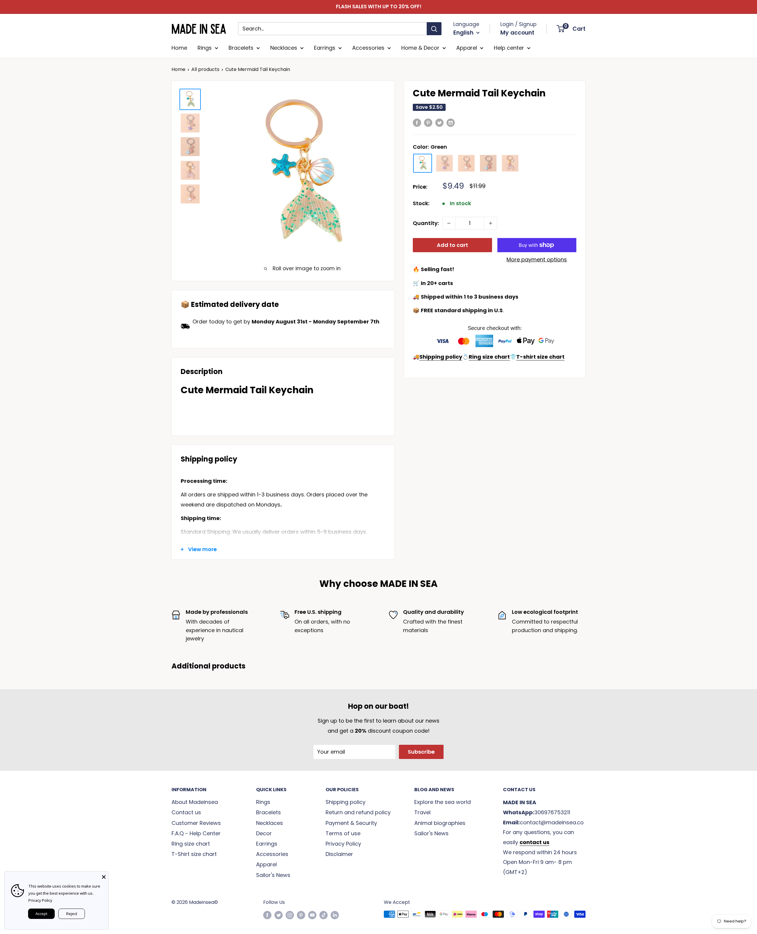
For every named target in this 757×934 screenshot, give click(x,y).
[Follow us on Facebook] (267, 915)
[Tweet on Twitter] (439, 122)
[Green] (422, 163)
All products (205, 69)
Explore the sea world (442, 802)
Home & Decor (420, 47)
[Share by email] (451, 122)
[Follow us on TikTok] (323, 915)
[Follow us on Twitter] (278, 915)
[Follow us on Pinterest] (301, 915)
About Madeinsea (195, 802)
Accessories (368, 47)
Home (179, 47)
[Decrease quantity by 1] (449, 223)
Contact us (186, 812)
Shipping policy (345, 802)
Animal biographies (439, 823)
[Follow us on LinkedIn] (335, 915)
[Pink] (510, 163)
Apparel (466, 47)
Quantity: (426, 223)
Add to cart (452, 245)
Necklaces (283, 47)
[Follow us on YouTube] (312, 915)
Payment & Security (351, 823)
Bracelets (241, 47)
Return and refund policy (358, 812)
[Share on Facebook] (417, 122)
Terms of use (343, 833)
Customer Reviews (196, 823)
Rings (205, 47)
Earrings (324, 47)
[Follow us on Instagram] (290, 915)
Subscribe (421, 751)
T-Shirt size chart (194, 854)
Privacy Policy (343, 843)
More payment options (537, 259)
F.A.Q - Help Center (196, 833)
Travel (422, 812)
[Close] (104, 876)
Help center (509, 47)
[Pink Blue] (488, 163)
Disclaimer (339, 854)
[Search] (434, 28)
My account (517, 33)
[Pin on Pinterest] (428, 122)
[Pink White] (466, 163)
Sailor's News (273, 875)
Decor (264, 833)
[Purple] (444, 163)
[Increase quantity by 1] (490, 223)
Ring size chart (191, 843)
